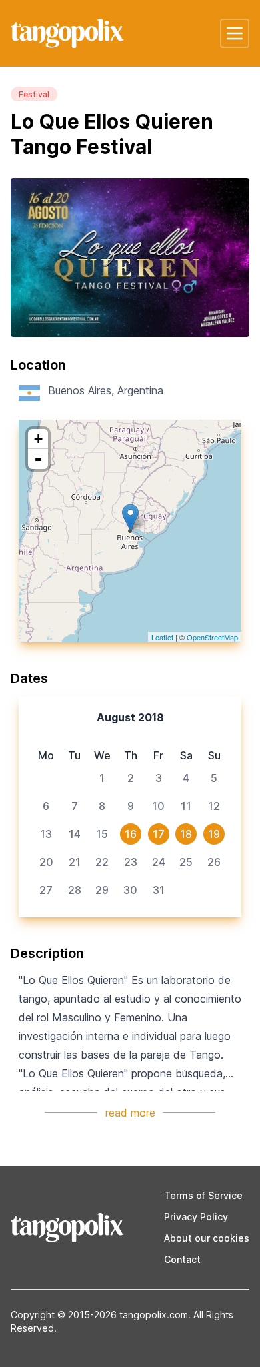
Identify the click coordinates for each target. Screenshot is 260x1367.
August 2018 (130, 717)
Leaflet (162, 637)
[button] (234, 33)
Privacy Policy (196, 1216)
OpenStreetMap (212, 637)
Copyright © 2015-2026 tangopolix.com (99, 1314)
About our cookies (206, 1238)
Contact (182, 1259)
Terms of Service (203, 1195)
